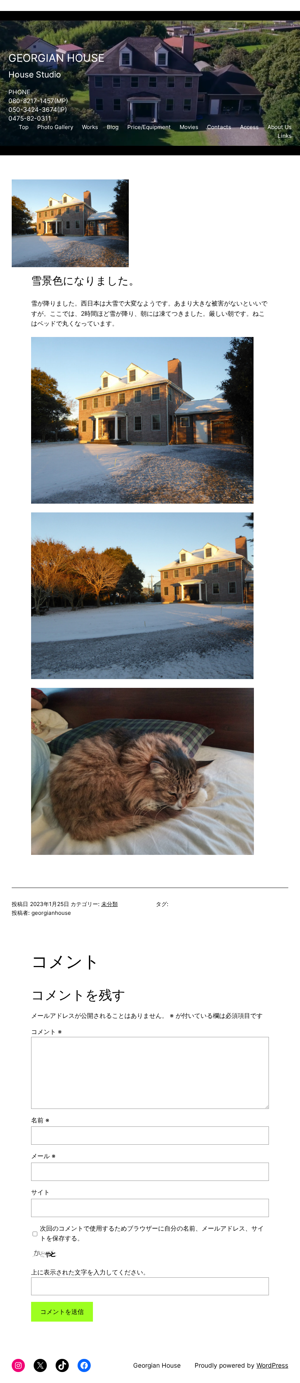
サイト (40, 1192)
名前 (40, 1120)
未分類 (109, 904)
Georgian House (56, 58)
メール (43, 1156)
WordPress (272, 1365)
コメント (46, 1031)
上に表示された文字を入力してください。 (90, 1272)
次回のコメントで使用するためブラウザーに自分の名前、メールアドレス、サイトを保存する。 (152, 1233)
